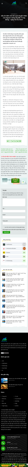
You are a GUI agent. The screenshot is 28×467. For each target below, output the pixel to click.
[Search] (26, 3)
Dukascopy (4, 365)
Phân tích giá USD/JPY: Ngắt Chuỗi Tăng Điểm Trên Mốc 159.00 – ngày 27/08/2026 (16, 274)
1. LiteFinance (9, 244)
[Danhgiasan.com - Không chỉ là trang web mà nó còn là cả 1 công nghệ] (14, 3)
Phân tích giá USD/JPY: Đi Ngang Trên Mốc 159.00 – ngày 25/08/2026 (15, 317)
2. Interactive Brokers (11, 248)
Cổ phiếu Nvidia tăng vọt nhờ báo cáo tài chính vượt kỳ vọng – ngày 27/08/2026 (15, 285)
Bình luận (5, 197)
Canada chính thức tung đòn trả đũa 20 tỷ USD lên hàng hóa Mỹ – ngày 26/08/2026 (15, 312)
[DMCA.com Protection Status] (5, 353)
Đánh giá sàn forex (19, 453)
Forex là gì (7, 455)
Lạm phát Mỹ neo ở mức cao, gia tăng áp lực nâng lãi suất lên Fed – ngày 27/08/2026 (15, 291)
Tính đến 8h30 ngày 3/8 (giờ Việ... (15, 384)
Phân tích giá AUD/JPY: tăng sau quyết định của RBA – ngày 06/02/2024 (21, 150)
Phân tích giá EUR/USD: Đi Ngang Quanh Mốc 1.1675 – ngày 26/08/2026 (15, 296)
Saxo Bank (4, 368)
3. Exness (8, 252)
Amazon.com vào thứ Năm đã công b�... (17, 378)
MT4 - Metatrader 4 (22, 455)
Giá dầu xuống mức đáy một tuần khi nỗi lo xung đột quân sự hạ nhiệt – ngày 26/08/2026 (15, 301)
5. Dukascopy (9, 260)
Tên (4, 208)
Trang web (5, 220)
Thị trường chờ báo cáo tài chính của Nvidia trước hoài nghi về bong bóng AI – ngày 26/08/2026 (16, 306)
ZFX (3, 361)
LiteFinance (4, 363)
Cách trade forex (14, 455)
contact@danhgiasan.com (13, 436)
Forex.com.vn (21, 456)
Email (4, 214)
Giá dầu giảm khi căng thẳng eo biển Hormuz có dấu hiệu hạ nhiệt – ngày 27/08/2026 (15, 280)
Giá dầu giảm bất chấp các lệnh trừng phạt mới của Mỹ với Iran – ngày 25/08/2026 (15, 322)
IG (2, 370)
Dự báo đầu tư (14, 14)
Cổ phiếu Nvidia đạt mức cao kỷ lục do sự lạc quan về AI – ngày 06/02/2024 (7, 150)
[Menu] (2, 3)
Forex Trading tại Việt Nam (11, 456)
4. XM (7, 256)
